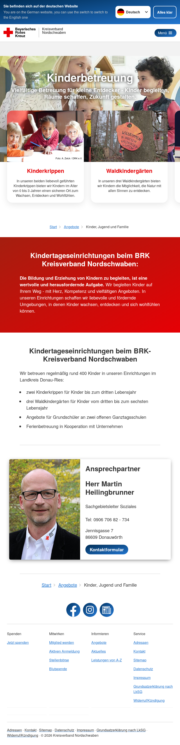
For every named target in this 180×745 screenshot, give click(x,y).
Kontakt (139, 651)
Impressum (142, 677)
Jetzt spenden (18, 642)
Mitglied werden (61, 642)
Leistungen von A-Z (106, 660)
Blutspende (58, 668)
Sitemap (139, 660)
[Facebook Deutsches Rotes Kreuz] (73, 610)
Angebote (98, 642)
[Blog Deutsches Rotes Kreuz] (107, 610)
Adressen (140, 642)
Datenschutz (143, 668)
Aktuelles (98, 651)
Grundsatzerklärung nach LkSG (153, 689)
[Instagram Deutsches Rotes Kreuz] (90, 610)
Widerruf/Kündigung (149, 700)
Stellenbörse (59, 660)
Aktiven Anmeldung (64, 651)
